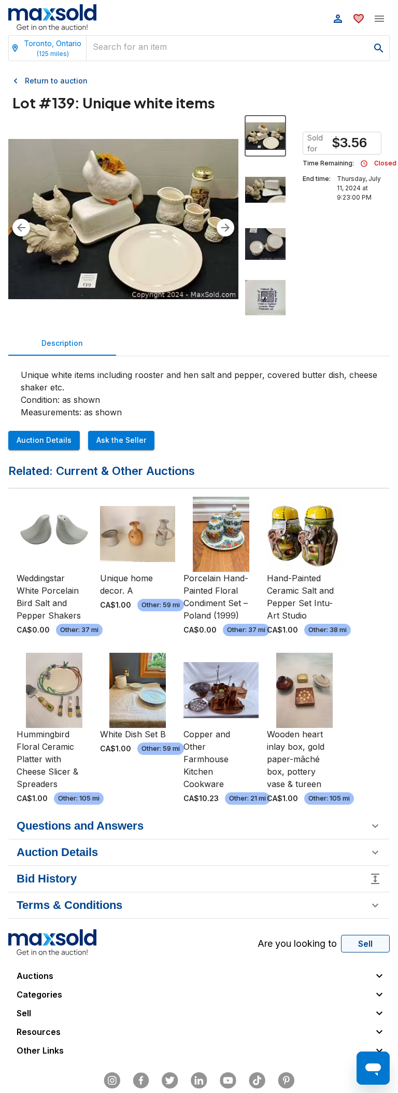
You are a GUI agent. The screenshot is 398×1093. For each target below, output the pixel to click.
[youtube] (228, 1080)
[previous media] (21, 227)
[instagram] (112, 1080)
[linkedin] (199, 1080)
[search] (378, 48)
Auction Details (44, 440)
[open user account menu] (338, 18)
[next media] (225, 227)
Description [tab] (62, 343)
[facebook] (141, 1080)
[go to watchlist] (358, 18)
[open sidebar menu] (379, 18)
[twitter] (170, 1080)
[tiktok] (257, 1080)
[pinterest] (286, 1080)
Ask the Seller (121, 440)
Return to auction (56, 80)
